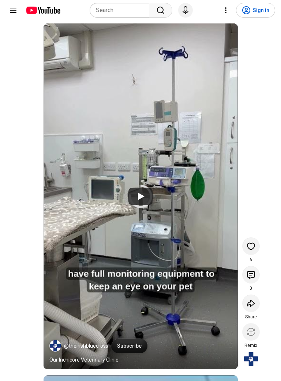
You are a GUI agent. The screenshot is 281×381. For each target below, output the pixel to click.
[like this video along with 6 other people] (251, 246)
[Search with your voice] (185, 10)
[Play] (140, 196)
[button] (55, 346)
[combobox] (121, 10)
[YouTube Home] (42, 10)
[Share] (251, 303)
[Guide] (13, 10)
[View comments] (251, 275)
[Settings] (225, 10)
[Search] (160, 10)
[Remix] (251, 332)
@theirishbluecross (86, 346)
